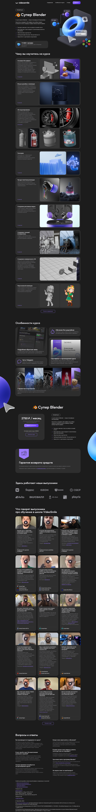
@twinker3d (47, 579)
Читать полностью (43, 712)
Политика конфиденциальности (24, 784)
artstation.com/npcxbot (28, 666)
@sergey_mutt (71, 623)
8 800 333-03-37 (19, 790)
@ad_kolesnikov (25, 705)
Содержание (50, 2)
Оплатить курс (31, 434)
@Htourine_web (25, 582)
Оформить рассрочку (31, 425)
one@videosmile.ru (41, 468)
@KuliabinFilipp (47, 543)
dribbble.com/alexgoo (66, 584)
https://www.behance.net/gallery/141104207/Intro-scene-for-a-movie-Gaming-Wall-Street (25, 622)
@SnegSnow (69, 658)
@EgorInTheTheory (70, 705)
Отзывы (68, 2)
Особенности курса (59, 2)
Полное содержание (48, 311)
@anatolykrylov (47, 667)
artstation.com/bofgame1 (72, 543)
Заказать (76, 2)
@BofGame (69, 545)
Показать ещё (48, 723)
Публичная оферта (21, 785)
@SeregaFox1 (75, 621)
